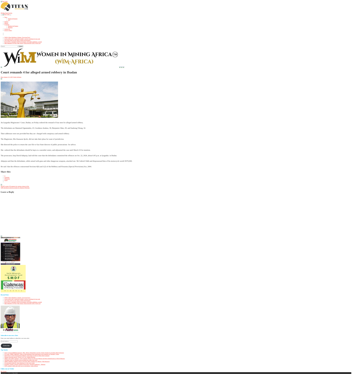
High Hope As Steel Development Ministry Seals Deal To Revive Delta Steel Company (27, 355)
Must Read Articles (6, 13)
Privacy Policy (8, 30)
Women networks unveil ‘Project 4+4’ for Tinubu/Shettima (19, 357)
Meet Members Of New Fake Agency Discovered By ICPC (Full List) (22, 43)
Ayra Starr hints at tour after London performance (17, 40)
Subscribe (6, 345)
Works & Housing (12, 18)
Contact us (7, 29)
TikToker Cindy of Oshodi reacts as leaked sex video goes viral (20, 360)
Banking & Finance (13, 26)
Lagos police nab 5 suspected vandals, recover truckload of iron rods (22, 39)
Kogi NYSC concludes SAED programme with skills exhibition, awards (23, 42)
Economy (6, 24)
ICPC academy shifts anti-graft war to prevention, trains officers (21, 366)
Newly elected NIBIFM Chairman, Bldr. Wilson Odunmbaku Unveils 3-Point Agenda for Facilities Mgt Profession (34, 352)
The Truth (15, 373)
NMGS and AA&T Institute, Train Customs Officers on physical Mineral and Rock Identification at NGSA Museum (34, 358)
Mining (6, 23)
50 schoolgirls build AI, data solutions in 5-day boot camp (19, 363)
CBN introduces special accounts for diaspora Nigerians (15, 188)
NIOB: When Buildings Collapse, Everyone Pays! (17, 37)
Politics (6, 21)
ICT (9, 20)
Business (10, 27)
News (5, 17)
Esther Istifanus (17, 77)
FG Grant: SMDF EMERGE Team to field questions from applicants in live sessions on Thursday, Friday (31, 354)
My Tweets (3, 371)
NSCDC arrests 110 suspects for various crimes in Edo (15, 186)
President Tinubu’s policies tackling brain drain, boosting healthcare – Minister (24, 364)
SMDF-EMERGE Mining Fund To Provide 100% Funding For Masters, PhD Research (27, 361)
